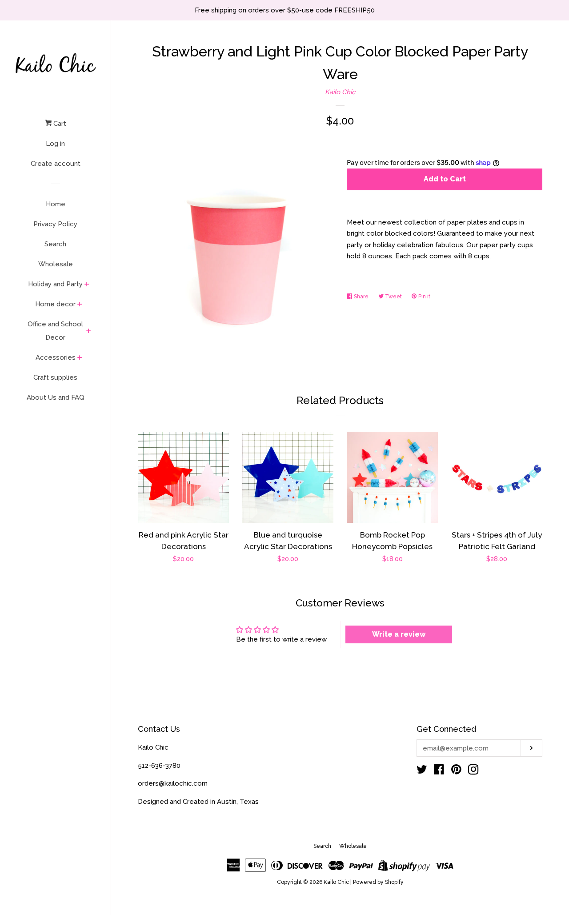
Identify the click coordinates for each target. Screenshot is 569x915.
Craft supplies (55, 377)
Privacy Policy (55, 224)
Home (55, 204)
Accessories (56, 357)
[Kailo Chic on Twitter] (422, 771)
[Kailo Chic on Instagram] (473, 771)
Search (55, 244)
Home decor (55, 304)
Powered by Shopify (378, 882)
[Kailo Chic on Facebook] (439, 771)
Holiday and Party (55, 284)
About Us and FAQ (55, 397)
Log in (55, 144)
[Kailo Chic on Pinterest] (456, 771)
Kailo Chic (340, 92)
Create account (55, 164)
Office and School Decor (55, 330)
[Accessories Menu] (80, 358)
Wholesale (55, 264)
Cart (59, 124)
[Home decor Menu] (80, 305)
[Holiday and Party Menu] (87, 285)
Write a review (399, 634)
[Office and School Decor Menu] (88, 331)
